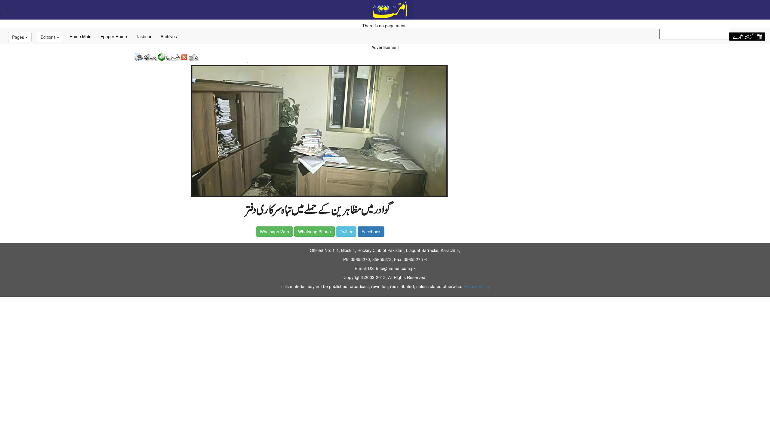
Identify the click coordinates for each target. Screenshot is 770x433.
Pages (18, 37)
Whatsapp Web (274, 232)
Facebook (371, 232)
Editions (49, 37)
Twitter (346, 232)
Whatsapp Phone (314, 232)
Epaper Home (113, 36)
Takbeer (144, 36)
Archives (169, 36)
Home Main (80, 36)
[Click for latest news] (391, 9)
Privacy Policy (477, 286)
